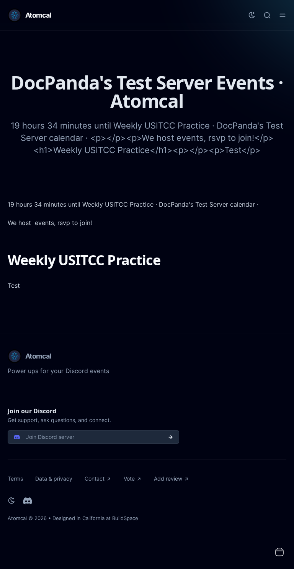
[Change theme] (252, 15)
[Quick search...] (267, 15)
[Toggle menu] (282, 15)
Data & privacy (53, 478)
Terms (15, 478)
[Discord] (27, 500)
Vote (129, 478)
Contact (95, 478)
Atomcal (17, 518)
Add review (168, 478)
